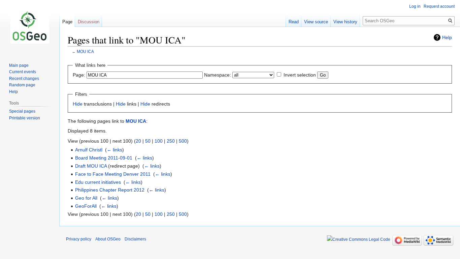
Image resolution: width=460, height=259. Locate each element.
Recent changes (24, 78)
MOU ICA (85, 51)
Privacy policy (78, 239)
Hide (78, 104)
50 (148, 141)
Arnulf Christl (88, 149)
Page (67, 21)
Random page (22, 85)
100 (159, 141)
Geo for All (86, 198)
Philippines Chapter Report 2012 (109, 190)
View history (345, 21)
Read (294, 21)
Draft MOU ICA (91, 166)
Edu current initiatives (98, 182)
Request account (439, 6)
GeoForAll (86, 206)
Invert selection (300, 75)
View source (316, 21)
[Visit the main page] (30, 27)
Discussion (88, 21)
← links (114, 149)
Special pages (22, 111)
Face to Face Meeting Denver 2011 (113, 174)
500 (183, 141)
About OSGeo (108, 239)
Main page (19, 65)
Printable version (24, 118)
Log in (415, 6)
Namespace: (217, 75)
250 (171, 141)
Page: (79, 75)
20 (138, 141)
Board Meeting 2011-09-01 (103, 158)
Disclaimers (135, 239)
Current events (22, 71)
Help (447, 37)
